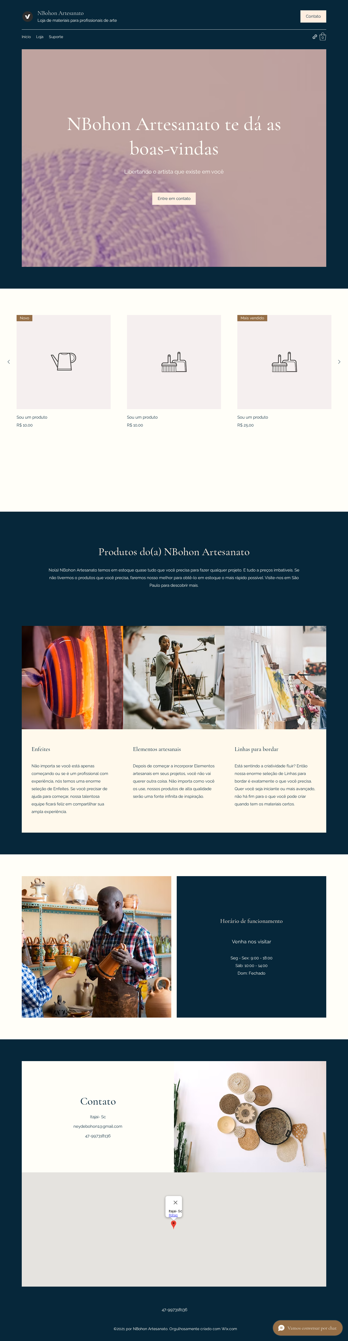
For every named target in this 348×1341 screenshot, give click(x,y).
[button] (313, 16)
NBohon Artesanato (61, 13)
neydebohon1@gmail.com (97, 1126)
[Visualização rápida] (174, 362)
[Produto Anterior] (8, 362)
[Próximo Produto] (339, 362)
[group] (174, 372)
